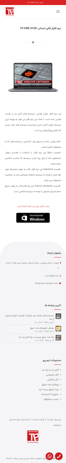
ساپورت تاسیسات (50, 394)
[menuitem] (35, 2)
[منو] (58, 12)
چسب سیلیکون (51, 399)
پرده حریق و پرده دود (49, 389)
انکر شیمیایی (52, 375)
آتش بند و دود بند (50, 370)
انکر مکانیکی (53, 379)
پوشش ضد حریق (50, 384)
